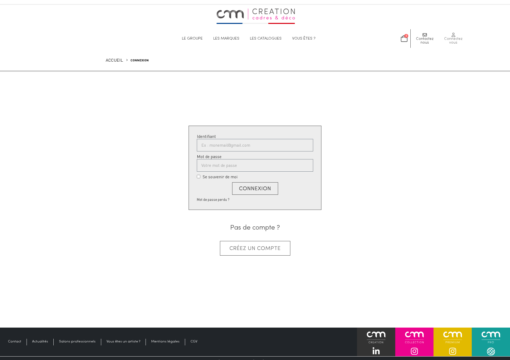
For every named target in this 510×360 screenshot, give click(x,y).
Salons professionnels (77, 341)
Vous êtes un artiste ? (123, 341)
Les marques (226, 38)
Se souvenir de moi (219, 176)
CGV (193, 341)
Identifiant (206, 136)
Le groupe (192, 38)
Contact (14, 341)
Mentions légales (165, 341)
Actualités (40, 341)
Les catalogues (266, 38)
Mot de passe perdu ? (213, 199)
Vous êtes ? (304, 38)
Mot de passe (209, 156)
